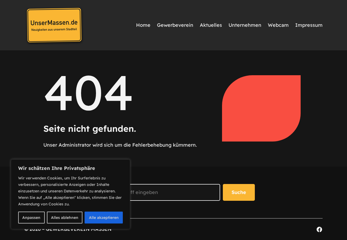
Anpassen (31, 217)
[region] (70, 194)
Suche (239, 192)
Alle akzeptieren (104, 217)
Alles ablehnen (64, 217)
